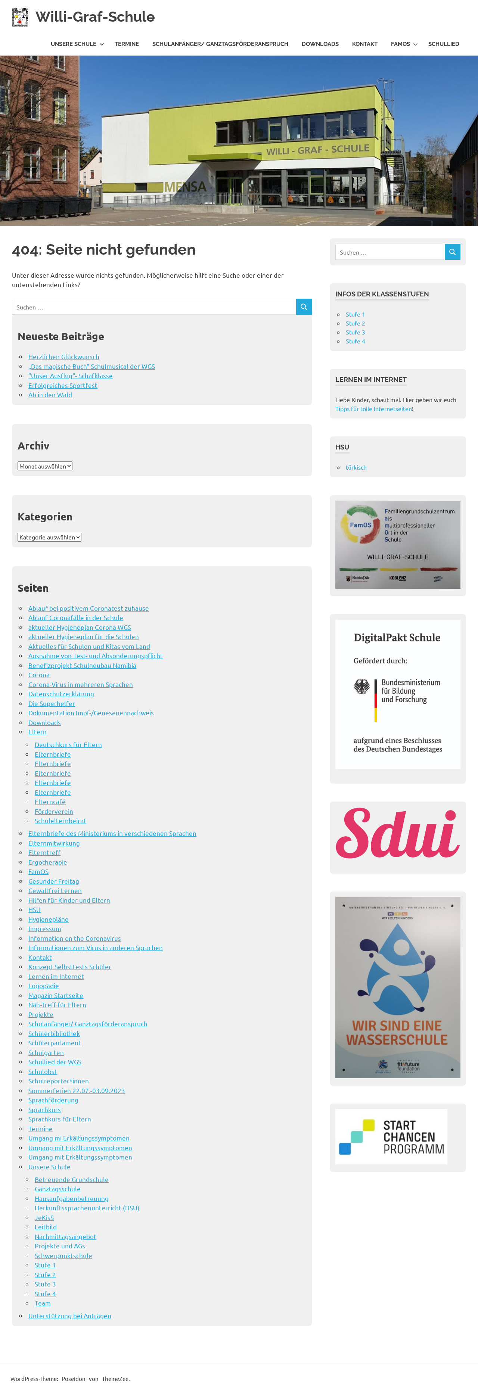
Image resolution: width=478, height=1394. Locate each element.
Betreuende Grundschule (72, 1179)
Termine (127, 44)
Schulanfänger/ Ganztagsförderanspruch (220, 44)
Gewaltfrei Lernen (55, 890)
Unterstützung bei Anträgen (69, 1315)
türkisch (356, 467)
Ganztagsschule (58, 1188)
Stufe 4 (45, 1293)
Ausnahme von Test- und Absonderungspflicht (95, 655)
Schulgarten (46, 1052)
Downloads (320, 44)
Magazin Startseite (55, 995)
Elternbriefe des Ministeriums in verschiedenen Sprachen (112, 833)
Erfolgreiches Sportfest (62, 385)
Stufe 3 (45, 1284)
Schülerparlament (54, 1042)
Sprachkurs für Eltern (59, 1119)
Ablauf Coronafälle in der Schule (75, 617)
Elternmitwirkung (54, 843)
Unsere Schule (73, 44)
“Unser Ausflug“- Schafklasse (70, 375)
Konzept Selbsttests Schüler (69, 966)
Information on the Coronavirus (74, 938)
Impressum (44, 928)
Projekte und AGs (60, 1246)
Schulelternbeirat (60, 820)
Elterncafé (50, 801)
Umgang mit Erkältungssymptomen (80, 1147)
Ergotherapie (47, 862)
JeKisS (44, 1217)
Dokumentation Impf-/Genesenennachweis (91, 712)
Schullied (443, 44)
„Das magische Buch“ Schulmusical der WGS (91, 366)
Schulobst (42, 1071)
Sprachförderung (53, 1100)
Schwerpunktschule (63, 1255)
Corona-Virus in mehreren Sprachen (80, 684)
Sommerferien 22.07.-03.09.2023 (76, 1090)
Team (43, 1303)
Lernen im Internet (56, 976)
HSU (34, 909)
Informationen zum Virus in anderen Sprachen (95, 947)
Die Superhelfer (51, 703)
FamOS (400, 44)
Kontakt (365, 44)
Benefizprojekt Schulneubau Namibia (82, 665)
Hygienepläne (48, 919)
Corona (39, 674)
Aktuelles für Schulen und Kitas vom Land (89, 646)
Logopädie (43, 985)
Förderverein (54, 811)
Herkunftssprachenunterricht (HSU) (87, 1207)
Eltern (37, 731)
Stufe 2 (45, 1274)
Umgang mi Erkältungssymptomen (79, 1138)
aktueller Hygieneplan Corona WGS (79, 627)
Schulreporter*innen (58, 1081)
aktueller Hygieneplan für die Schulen (83, 636)
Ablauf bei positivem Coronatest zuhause (88, 608)
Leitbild (46, 1226)
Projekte (40, 1014)
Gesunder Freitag (53, 881)
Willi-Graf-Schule (95, 16)
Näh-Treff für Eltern (57, 1004)
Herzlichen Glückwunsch (63, 356)
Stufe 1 (45, 1265)
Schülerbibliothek (54, 1033)
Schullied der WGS (54, 1061)
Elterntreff (44, 852)
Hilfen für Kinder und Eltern (69, 900)
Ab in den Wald (50, 394)
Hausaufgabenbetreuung (72, 1198)
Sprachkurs (44, 1109)
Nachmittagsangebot (65, 1236)
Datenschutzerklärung (61, 693)
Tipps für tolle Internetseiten (373, 408)
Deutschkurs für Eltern (68, 744)
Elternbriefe (53, 754)
